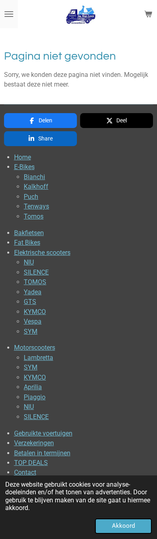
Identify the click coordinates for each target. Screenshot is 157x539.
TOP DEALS (31, 463)
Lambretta (38, 357)
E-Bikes (24, 167)
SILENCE (36, 272)
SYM (30, 331)
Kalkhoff (36, 186)
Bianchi (34, 177)
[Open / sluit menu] (9, 14)
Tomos (33, 216)
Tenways (36, 206)
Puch (31, 196)
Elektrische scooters (42, 252)
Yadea (32, 292)
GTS (30, 302)
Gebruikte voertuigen (43, 433)
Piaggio (34, 397)
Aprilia (33, 387)
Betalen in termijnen (42, 453)
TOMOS (35, 282)
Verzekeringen (34, 443)
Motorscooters (34, 347)
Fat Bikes (27, 242)
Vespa (32, 321)
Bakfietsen (29, 233)
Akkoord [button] (123, 525)
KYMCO (35, 312)
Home (22, 157)
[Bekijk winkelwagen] (148, 14)
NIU (29, 262)
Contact (25, 472)
